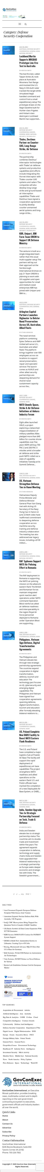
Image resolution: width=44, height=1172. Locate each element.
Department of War (33, 1027)
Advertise (6, 1127)
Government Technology (27, 1045)
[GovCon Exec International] (9, 10)
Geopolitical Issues (10, 1045)
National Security (26, 53)
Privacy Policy (8, 1135)
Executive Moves (22, 1035)
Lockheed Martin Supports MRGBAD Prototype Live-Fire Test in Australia (28, 61)
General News (35, 51)
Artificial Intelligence (10, 1013)
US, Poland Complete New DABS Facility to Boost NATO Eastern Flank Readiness (29, 736)
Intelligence (30, 1049)
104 (22, 894)
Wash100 (34, 1063)
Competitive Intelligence (12, 1020)
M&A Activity (24, 1052)
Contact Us (7, 1123)
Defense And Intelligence (24, 1024)
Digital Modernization (22, 1031)
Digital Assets (8, 1031)
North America (13, 1059)
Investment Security (10, 1052)
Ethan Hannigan (27, 332)
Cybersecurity (8, 1024)
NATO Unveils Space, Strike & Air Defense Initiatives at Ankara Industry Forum (29, 409)
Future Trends (25, 1038)
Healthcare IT (8, 1049)
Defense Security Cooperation (14, 1027)
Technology (31, 136)
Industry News (19, 1049)
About (5, 1119)
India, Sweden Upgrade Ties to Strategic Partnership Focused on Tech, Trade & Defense (30, 816)
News (5, 1059)
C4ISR (22, 1017)
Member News (8, 1056)
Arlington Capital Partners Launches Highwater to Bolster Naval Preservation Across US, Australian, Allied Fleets (30, 320)
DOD (31, 306)
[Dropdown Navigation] (19, 24)
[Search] (25, 24)
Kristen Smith (26, 70)
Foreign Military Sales (11, 1038)
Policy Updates (26, 1059)
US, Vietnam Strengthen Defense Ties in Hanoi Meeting (29, 484)
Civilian (29, 1017)
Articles (27, 1010)
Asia (20, 475)
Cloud (35, 1017)
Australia (22, 49)
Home (5, 1115)
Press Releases (8, 1063)
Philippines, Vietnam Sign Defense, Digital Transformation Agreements (29, 644)
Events (12, 1035)
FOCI (32, 1035)
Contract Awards (28, 1020)
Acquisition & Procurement (13, 1010)
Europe (32, 132)
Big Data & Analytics (11, 1017)
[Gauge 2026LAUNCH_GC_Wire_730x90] (14, 16)
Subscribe (6, 1131)
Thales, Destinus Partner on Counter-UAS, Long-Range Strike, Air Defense (29, 144)
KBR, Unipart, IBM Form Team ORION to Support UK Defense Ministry (29, 238)
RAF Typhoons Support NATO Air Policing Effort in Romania (30, 564)
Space (17, 1063)
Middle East (19, 1056)
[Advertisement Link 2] (17, 986)
